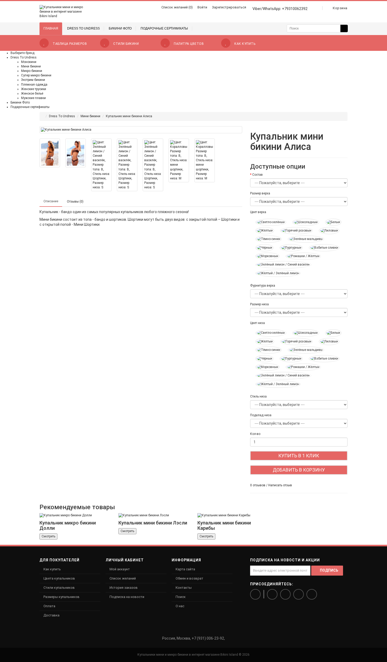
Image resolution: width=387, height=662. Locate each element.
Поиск (181, 597)
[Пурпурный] (288, 247)
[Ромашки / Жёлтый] (300, 256)
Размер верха (260, 193)
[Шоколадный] (303, 222)
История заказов (124, 588)
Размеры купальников (61, 597)
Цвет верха (258, 212)
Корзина (340, 8)
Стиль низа (258, 396)
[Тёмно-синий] (266, 239)
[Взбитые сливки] (322, 247)
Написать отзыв (280, 485)
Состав (257, 174)
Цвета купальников (59, 578)
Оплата (49, 606)
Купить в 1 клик (298, 455)
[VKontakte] (255, 594)
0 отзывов (257, 485)
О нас (180, 606)
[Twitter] (285, 594)
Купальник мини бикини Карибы (224, 525)
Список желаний (123, 578)
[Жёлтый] (262, 230)
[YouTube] (311, 594)
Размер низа (259, 304)
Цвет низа (257, 323)
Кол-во (255, 434)
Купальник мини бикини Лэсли (152, 523)
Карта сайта (185, 569)
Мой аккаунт (120, 569)
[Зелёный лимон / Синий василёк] (280, 264)
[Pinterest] (298, 594)
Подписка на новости (127, 597)
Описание (50, 201)
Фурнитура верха (262, 285)
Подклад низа (260, 415)
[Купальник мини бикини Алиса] (140, 129)
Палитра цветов (189, 44)
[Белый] (330, 222)
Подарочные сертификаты (30, 107)
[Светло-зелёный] (268, 222)
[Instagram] (263, 594)
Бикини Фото (20, 102)
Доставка (51, 615)
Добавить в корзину (299, 470)
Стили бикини (126, 44)
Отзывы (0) (75, 201)
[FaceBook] (272, 594)
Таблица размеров (70, 44)
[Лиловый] (326, 230)
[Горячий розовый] (294, 230)
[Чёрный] (262, 247)
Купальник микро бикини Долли (67, 525)
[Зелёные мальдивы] (303, 239)
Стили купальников (59, 588)
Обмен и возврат (189, 578)
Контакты (184, 588)
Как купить (244, 44)
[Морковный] (265, 256)
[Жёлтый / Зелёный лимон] (275, 273)
